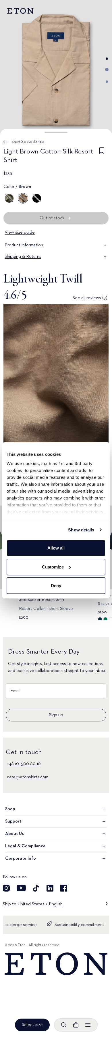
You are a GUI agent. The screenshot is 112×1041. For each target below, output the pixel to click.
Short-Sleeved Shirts (27, 142)
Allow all (56, 548)
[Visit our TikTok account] (36, 888)
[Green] (9, 198)
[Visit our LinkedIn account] (50, 888)
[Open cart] (75, 1024)
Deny (56, 585)
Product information (24, 245)
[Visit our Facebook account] (63, 888)
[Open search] (63, 1024)
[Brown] (23, 198)
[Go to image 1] (107, 58)
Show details (81, 529)
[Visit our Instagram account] (6, 888)
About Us (14, 833)
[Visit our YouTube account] (21, 888)
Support (13, 821)
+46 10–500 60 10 (24, 764)
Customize (53, 566)
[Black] (36, 198)
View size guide (20, 232)
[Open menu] (87, 1024)
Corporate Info (20, 858)
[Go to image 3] (107, 81)
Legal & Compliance (25, 846)
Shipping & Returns (23, 256)
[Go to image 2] (107, 69)
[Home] (56, 963)
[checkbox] (101, 157)
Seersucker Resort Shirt (42, 600)
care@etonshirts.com (27, 777)
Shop (10, 809)
